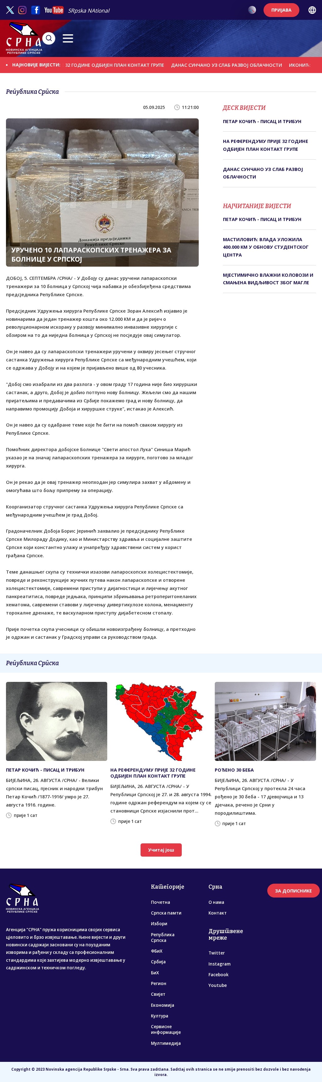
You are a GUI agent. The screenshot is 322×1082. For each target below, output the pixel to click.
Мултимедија (166, 1043)
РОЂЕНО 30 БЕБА (234, 770)
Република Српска (163, 937)
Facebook (218, 974)
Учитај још (161, 850)
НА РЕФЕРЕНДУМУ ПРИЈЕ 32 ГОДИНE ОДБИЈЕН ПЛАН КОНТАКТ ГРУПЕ (265, 145)
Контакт (217, 913)
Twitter (216, 953)
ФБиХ (156, 951)
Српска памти (166, 913)
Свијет (158, 994)
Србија (158, 962)
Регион (158, 983)
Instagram (219, 964)
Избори (159, 923)
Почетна (160, 902)
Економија (162, 1005)
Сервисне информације (166, 1029)
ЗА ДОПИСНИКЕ (293, 891)
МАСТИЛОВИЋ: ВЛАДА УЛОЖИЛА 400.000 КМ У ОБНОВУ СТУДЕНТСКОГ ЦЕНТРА (265, 247)
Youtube (217, 985)
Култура (159, 1016)
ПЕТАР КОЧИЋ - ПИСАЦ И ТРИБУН (262, 121)
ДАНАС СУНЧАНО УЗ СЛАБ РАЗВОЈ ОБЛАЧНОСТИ (204, 65)
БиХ (155, 973)
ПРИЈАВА (281, 10)
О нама (216, 902)
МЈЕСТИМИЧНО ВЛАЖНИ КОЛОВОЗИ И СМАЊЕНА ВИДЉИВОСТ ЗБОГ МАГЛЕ (268, 279)
